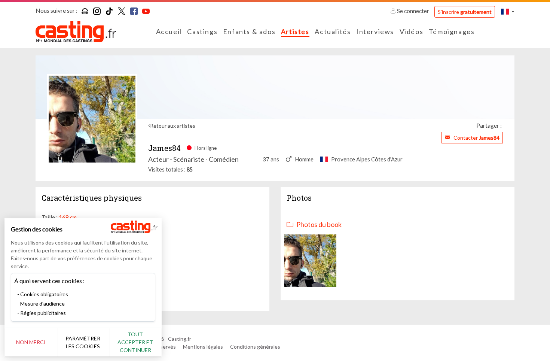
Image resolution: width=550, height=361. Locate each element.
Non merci (31, 342)
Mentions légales (203, 346)
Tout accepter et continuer (135, 342)
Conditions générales (255, 346)
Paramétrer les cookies (82, 342)
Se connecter (413, 10)
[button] (507, 11)
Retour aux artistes (172, 125)
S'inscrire (465, 12)
